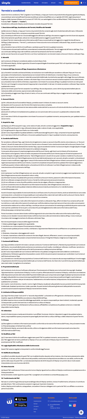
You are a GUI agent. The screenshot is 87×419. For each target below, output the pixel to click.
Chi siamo (45, 3)
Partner (36, 3)
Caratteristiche (26, 3)
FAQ (60, 3)
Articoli (53, 3)
